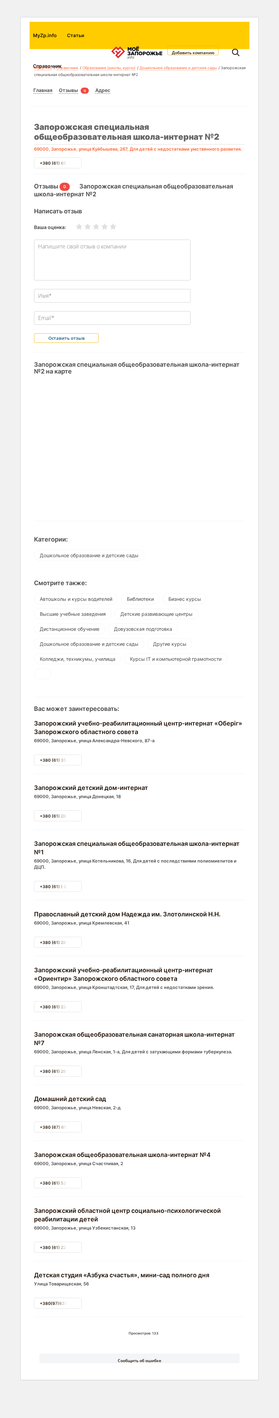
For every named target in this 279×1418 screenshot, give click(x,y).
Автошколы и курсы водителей (76, 599)
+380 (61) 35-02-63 (60, 760)
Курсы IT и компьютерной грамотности (175, 659)
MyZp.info (45, 35)
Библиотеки (140, 599)
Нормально (92, 226)
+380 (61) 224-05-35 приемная (72, 1006)
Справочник (47, 66)
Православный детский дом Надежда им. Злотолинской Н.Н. (127, 914)
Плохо (83, 226)
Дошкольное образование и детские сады (89, 555)
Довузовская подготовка (143, 629)
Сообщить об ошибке (139, 1360)
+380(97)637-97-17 (60, 1303)
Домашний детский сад (70, 1098)
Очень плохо (75, 226)
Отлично (109, 226)
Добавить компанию (193, 52)
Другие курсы (169, 644)
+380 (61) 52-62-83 (60, 1183)
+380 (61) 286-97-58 (61, 1071)
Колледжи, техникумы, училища (77, 659)
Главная (42, 90)
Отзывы (68, 90)
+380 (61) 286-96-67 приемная (72, 816)
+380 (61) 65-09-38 (60, 163)
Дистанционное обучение (69, 629)
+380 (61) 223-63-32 (61, 1247)
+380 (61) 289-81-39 (61, 942)
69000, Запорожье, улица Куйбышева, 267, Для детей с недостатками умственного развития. (138, 149)
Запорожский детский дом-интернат (91, 787)
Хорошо (100, 226)
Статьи (75, 35)
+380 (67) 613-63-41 (61, 1127)
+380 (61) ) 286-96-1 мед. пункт (73, 886)
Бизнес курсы (184, 599)
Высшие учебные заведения (73, 614)
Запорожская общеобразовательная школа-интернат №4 (122, 1154)
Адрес (102, 90)
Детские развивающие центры (156, 614)
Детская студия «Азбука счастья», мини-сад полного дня (121, 1275)
